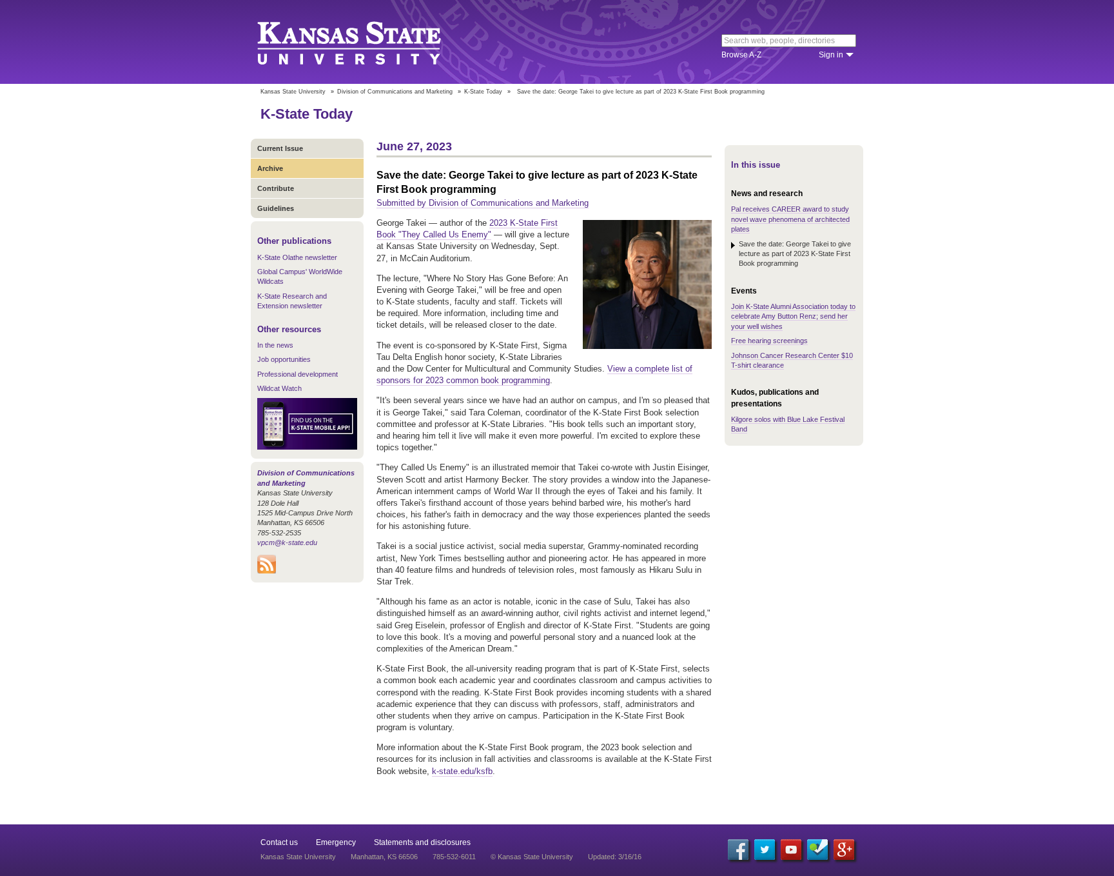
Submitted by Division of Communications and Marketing (482, 203)
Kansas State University (365, 42)
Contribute (275, 188)
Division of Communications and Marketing (395, 91)
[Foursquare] (817, 849)
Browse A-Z (741, 54)
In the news (275, 345)
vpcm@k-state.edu (287, 542)
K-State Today (483, 91)
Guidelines (275, 208)
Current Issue (280, 148)
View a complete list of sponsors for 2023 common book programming (534, 374)
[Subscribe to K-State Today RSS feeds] (266, 571)
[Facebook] (738, 849)
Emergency (336, 842)
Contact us (279, 842)
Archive (270, 168)
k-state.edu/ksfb (462, 771)
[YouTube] (791, 849)
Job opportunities (284, 359)
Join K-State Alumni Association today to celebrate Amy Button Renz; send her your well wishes (793, 316)
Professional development (297, 374)
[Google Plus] (844, 849)
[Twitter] (764, 849)
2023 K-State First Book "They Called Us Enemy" (467, 228)
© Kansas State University (532, 857)
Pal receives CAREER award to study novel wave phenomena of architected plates (790, 219)
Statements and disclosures (422, 842)
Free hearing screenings (769, 340)
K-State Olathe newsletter (297, 257)
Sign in (831, 54)
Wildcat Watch (279, 388)
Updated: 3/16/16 (614, 857)
